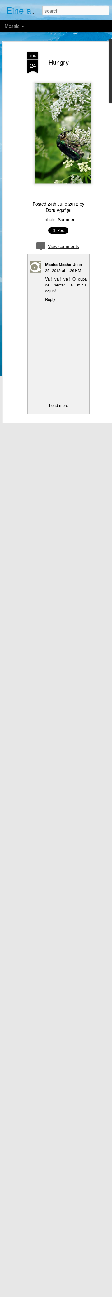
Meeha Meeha (58, 264)
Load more (58, 405)
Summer (66, 219)
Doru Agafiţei (58, 210)
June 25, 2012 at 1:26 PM (63, 267)
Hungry (59, 62)
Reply (50, 299)
